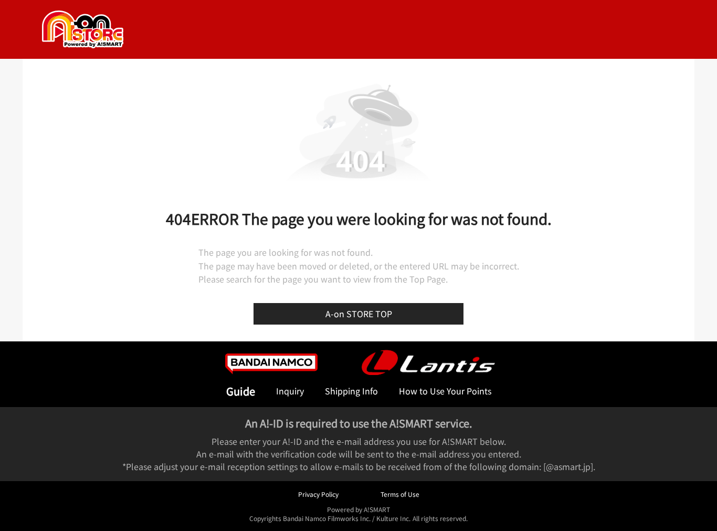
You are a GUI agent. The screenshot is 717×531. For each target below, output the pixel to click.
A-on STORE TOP (358, 313)
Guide (240, 391)
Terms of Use (400, 494)
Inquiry (290, 390)
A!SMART (377, 509)
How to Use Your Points (445, 390)
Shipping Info (351, 390)
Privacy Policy (318, 494)
